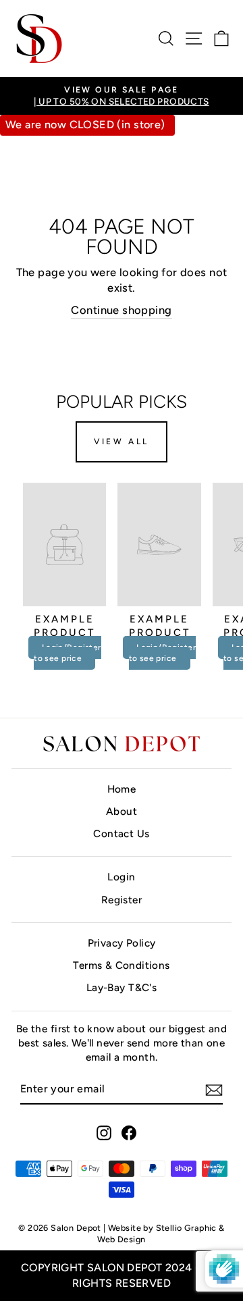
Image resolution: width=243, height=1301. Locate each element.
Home (121, 788)
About (121, 811)
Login (121, 876)
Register (121, 899)
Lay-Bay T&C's (121, 987)
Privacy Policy (122, 942)
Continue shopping (121, 310)
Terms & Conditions (121, 965)
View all (121, 441)
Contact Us (121, 833)
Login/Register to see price (67, 653)
